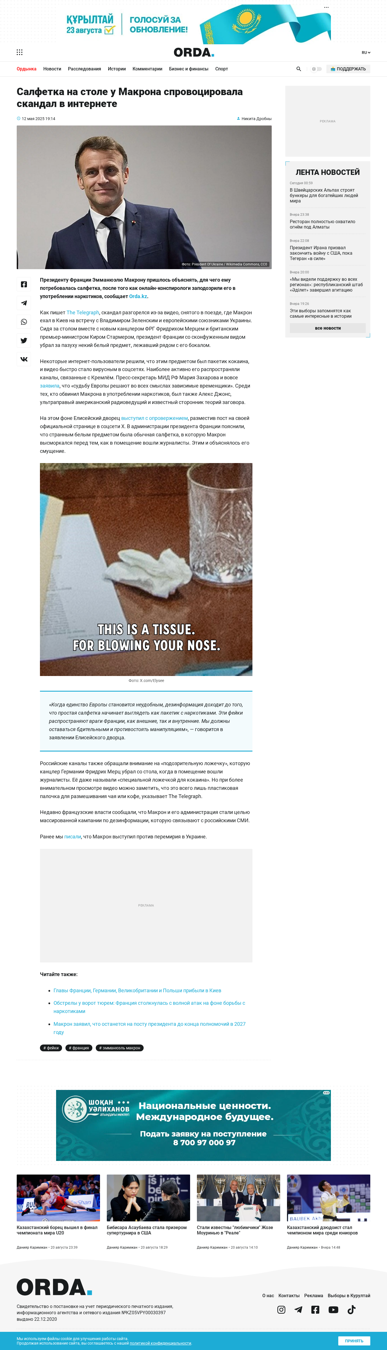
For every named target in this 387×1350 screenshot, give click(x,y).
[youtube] (333, 1312)
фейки (53, 1048)
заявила (49, 386)
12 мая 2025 (33, 118)
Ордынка (27, 69)
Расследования (84, 69)
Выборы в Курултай (349, 1295)
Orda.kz (138, 296)
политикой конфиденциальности (160, 1343)
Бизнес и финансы (189, 69)
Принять (354, 1341)
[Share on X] (24, 340)
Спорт (221, 69)
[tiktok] (351, 1312)
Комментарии (147, 69)
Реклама (313, 1295)
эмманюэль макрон (121, 1048)
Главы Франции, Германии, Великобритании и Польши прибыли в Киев (137, 990)
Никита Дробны (257, 118)
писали (72, 837)
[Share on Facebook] (24, 284)
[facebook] (315, 1312)
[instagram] (281, 1312)
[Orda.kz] (54, 1300)
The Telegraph (83, 312)
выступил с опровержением (154, 418)
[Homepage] (194, 52)
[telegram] (298, 1312)
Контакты (289, 1295)
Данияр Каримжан (32, 1247)
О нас (268, 1295)
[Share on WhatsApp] (24, 322)
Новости (52, 69)
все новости (328, 328)
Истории (117, 69)
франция (81, 1048)
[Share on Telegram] (24, 303)
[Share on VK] (24, 359)
